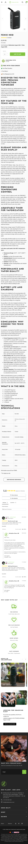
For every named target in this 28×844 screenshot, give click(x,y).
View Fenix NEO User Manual (14, 479)
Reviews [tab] (4, 502)
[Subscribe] (24, 772)
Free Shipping (14, 612)
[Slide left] (2, 18)
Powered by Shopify (22, 829)
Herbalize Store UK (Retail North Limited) (12, 829)
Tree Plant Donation (14, 625)
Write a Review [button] (15, 495)
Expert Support (14, 638)
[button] (1, 2)
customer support (7, 718)
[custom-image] (4, 786)
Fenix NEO (4, 526)
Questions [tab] (12, 502)
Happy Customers (14, 651)
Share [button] (5, 529)
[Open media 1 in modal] (14, 19)
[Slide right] (25, 18)
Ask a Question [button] (15, 498)
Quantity (4, 51)
